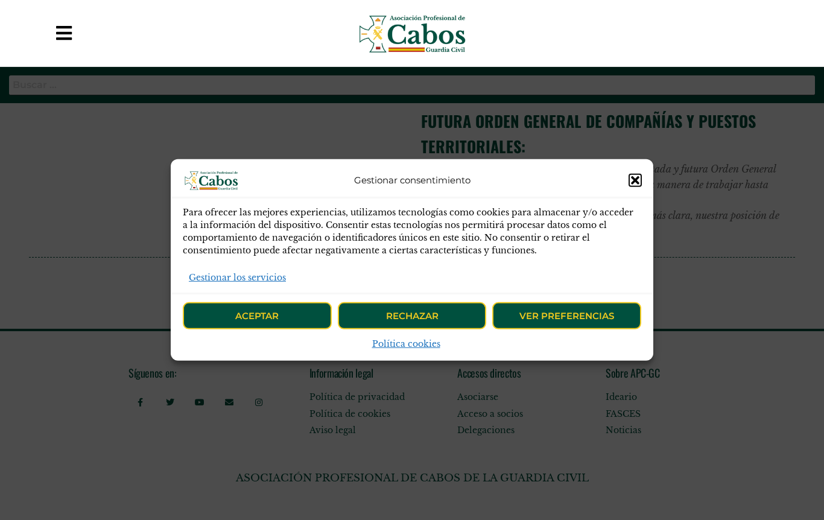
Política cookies (406, 343)
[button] (635, 180)
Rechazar (412, 316)
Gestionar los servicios (237, 277)
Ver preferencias (566, 316)
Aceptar (257, 316)
